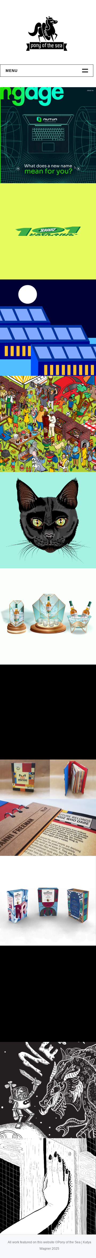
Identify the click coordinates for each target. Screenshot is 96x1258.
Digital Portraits (34, 744)
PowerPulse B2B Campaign (46, 361)
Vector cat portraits (40, 553)
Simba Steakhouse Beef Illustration (43, 451)
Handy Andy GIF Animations (46, 264)
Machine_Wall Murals (40, 1123)
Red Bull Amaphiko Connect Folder (49, 835)
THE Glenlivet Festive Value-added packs (49, 924)
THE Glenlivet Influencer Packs (46, 1021)
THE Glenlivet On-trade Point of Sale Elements (51, 643)
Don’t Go (22, 1220)
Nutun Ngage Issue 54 (40, 168)
